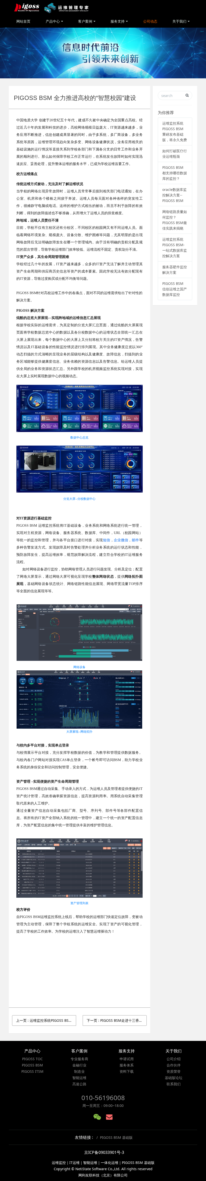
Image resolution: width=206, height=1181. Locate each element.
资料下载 (127, 1071)
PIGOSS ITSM (32, 1071)
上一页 (46, 1020)
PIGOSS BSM (32, 1065)
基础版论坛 (173, 1077)
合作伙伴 (174, 1065)
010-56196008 (103, 1097)
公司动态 (150, 21)
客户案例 (85, 21)
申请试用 (127, 1058)
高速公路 (79, 1084)
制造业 (79, 1071)
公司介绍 (174, 1058)
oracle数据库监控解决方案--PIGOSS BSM (174, 195)
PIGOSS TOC (32, 1058)
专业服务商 (79, 1058)
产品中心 (53, 21)
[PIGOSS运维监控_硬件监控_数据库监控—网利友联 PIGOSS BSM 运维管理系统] (52, 7)
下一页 (117, 1020)
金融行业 (79, 1065)
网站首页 (23, 21)
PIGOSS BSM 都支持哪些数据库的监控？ (174, 173)
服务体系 (127, 1065)
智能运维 (79, 1077)
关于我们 (179, 21)
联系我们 (174, 1084)
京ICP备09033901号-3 (104, 1152)
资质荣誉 (174, 1071)
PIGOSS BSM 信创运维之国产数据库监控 (174, 289)
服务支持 (118, 21)
